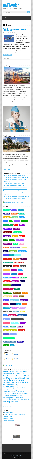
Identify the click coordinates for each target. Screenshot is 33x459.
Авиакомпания (16, 380)
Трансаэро (13, 334)
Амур (18, 303)
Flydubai (6, 247)
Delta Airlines (7, 236)
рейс (14, 404)
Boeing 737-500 (21, 373)
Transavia (25, 292)
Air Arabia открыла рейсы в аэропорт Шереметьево (15, 30)
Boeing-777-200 (12, 373)
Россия (13, 326)
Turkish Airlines (8, 296)
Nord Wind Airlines (19, 262)
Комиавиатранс (22, 315)
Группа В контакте (8, 412)
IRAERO (23, 247)
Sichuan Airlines (16, 285)
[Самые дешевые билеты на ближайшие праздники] (16, 131)
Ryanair (22, 281)
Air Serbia (14, 217)
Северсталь (21, 330)
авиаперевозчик (10, 397)
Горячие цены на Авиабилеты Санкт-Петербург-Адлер (16, 196)
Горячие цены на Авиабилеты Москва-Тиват (13, 185)
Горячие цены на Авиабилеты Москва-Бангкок (14, 175)
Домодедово (6, 389)
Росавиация (7, 391)
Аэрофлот (7, 307)
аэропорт (20, 397)
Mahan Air (23, 258)
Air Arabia (6, 58)
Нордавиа (7, 322)
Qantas (20, 273)
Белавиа (14, 307)
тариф (21, 404)
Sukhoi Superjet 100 (22, 378)
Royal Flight (15, 281)
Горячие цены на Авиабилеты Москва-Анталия (14, 198)
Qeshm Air (23, 277)
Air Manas (22, 213)
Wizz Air (6, 300)
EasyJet (15, 236)
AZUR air (22, 224)
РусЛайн (19, 326)
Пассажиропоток (18, 389)
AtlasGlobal (24, 221)
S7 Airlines (7, 285)
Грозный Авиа (7, 311)
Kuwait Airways (8, 258)
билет (16, 399)
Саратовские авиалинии (10, 330)
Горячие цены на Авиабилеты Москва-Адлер (14, 183)
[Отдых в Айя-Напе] (16, 152)
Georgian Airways (14, 247)
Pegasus (13, 273)
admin (5, 32)
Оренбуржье (15, 322)
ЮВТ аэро (20, 341)
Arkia (11, 221)
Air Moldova (7, 217)
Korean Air (18, 255)
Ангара (24, 303)
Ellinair (6, 240)
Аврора (6, 303)
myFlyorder (11, 5)
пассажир (6, 402)
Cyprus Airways (8, 232)
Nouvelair (13, 270)
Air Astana (14, 209)
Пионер (23, 322)
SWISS (17, 288)
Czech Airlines (17, 232)
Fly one (21, 243)
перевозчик (14, 402)
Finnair (15, 243)
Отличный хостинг (8, 418)
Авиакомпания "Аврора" (9, 382)
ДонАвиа (15, 311)
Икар (5, 315)
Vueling (21, 296)
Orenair (21, 270)
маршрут (26, 399)
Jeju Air (6, 255)
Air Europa (6, 213)
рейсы (18, 404)
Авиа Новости (14, 300)
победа (25, 402)
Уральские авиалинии (10, 341)
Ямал (12, 345)
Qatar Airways (7, 277)
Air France (14, 213)
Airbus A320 (22, 371)
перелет (20, 402)
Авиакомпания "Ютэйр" (22, 382)
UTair (15, 296)
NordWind (23, 266)
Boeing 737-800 (11, 375)
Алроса (13, 303)
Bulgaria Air (16, 228)
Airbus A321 (6, 373)
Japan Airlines (22, 251)
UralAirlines (5, 380)
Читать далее (7, 54)
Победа (6, 326)
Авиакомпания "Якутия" (12, 384)
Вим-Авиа (22, 307)
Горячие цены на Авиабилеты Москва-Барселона (15, 187)
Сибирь (6, 334)
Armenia (17, 221)
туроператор (7, 406)
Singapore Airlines (8, 288)
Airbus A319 (12, 371)
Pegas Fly (6, 273)
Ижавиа (22, 311)
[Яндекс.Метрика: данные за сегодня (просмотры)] (16, 440)
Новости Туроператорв (17, 319)
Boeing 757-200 (24, 376)
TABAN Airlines (8, 292)
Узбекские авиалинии (9, 337)
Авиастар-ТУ (23, 300)
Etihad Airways (7, 243)
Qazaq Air (15, 277)
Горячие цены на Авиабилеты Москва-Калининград (15, 191)
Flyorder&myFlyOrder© (16, 455)
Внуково (23, 387)
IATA (4, 378)
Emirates (12, 240)
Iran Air (6, 251)
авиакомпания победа (16, 395)
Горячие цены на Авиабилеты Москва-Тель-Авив (15, 189)
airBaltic (21, 217)
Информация (12, 315)
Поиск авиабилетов (9, 420)
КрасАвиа (6, 319)
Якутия (6, 345)
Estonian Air (20, 240)
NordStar (16, 266)
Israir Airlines (13, 251)
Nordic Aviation (8, 266)
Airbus (6, 221)
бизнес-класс (11, 399)
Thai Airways (17, 292)
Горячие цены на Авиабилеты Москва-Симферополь (16, 177)
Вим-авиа (17, 387)
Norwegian (6, 270)
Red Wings (7, 281)
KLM (11, 255)
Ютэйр (14, 393)
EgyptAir (21, 236)
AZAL (16, 224)
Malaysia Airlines (8, 262)
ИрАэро (11, 389)
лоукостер (21, 399)
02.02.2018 (12, 32)
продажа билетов (8, 404)
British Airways (7, 228)
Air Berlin (21, 209)
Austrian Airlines (8, 224)
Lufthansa (16, 258)
